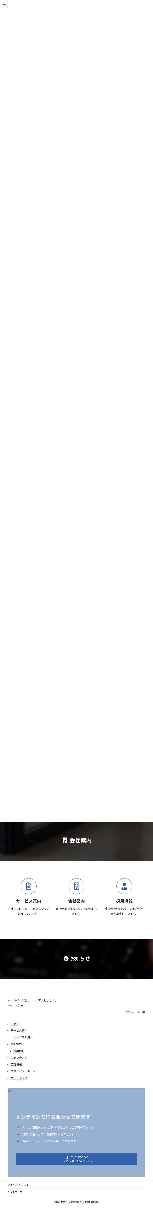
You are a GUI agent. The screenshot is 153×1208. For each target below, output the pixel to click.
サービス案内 (19, 1030)
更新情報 (16, 1064)
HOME (15, 1024)
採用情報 (19, 1051)
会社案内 (16, 1044)
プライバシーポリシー (24, 1071)
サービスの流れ (23, 1037)
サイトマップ (19, 1078)
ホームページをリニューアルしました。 (33, 1000)
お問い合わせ (19, 1057)
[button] (135, 1012)
